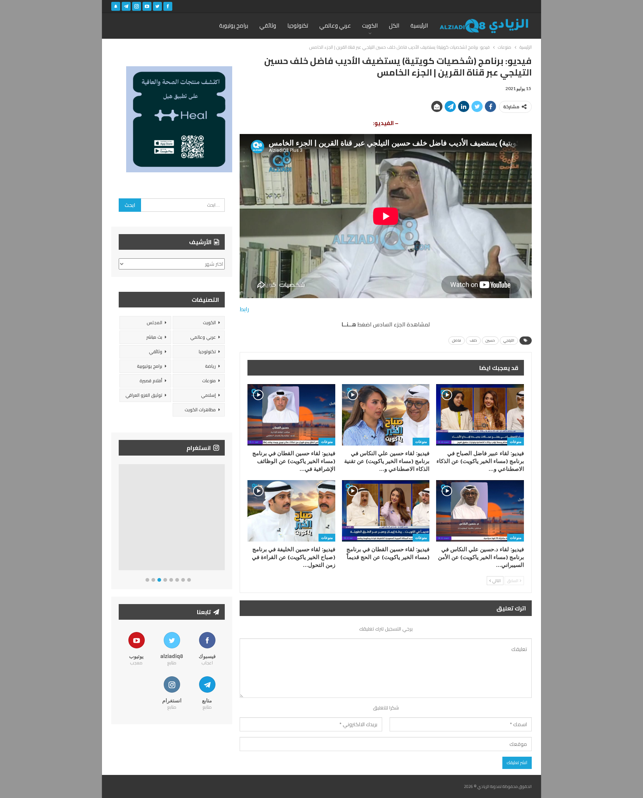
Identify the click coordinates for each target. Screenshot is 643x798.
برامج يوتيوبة (233, 25)
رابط (244, 309)
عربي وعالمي (335, 25)
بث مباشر (154, 337)
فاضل (456, 340)
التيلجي (508, 340)
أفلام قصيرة (151, 380)
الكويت (370, 25)
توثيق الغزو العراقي (143, 395)
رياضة (210, 366)
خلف (473, 340)
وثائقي (267, 25)
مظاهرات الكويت (200, 409)
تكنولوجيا (297, 25)
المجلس (154, 322)
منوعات (515, 441)
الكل (394, 25)
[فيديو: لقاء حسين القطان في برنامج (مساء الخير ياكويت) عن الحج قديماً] (386, 511)
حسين (490, 340)
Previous (121, 519)
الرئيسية (419, 25)
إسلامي (208, 395)
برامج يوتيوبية (149, 366)
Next (223, 519)
